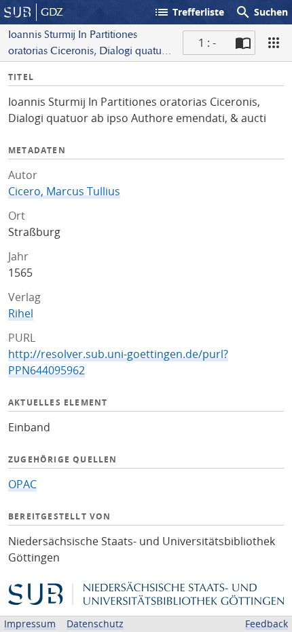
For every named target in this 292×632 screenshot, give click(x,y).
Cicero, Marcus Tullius (64, 191)
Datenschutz (95, 623)
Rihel (20, 313)
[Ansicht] (273, 42)
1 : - (207, 42)
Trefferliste (188, 12)
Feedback (266, 623)
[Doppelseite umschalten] (243, 43)
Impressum (30, 623)
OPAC (22, 484)
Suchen (261, 12)
